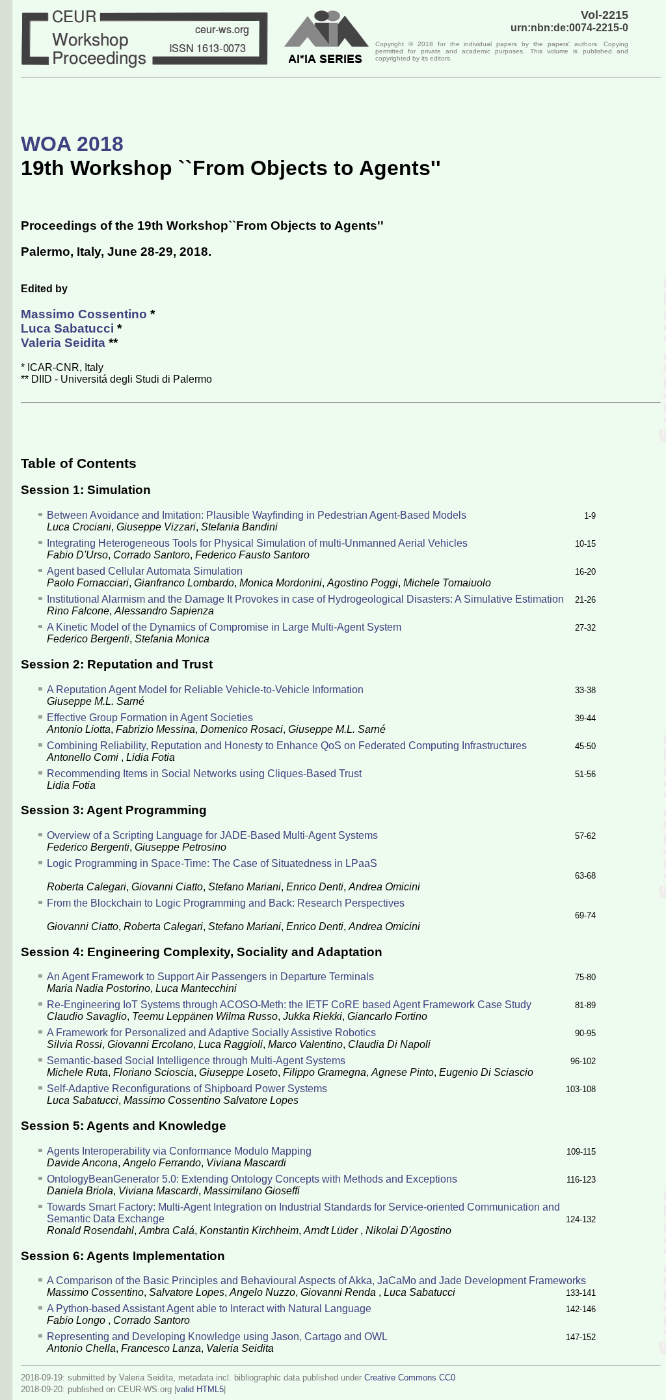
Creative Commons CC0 (409, 1377)
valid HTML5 (200, 1389)
